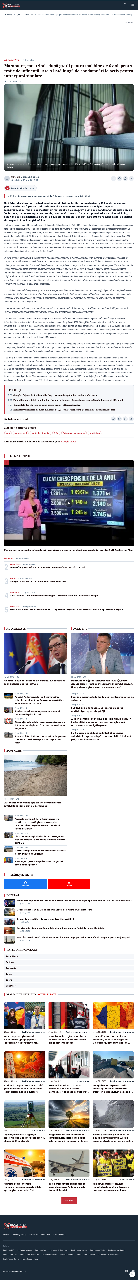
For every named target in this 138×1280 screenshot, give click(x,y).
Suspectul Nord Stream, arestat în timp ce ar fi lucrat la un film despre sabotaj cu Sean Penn (40, 739)
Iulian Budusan (127, 1179)
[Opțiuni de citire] (132, 1274)
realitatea (94, 433)
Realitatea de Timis (97, 1250)
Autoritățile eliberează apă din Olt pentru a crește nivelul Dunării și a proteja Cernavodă (32, 804)
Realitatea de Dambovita (29, 1255)
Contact (6, 1234)
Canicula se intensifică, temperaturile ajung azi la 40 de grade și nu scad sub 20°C (22, 1187)
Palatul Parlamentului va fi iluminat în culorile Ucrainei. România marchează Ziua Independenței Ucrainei (68, 399)
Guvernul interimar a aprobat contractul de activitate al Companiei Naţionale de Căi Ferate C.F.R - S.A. (69, 1090)
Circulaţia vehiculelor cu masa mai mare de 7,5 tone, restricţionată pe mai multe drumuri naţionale (64, 409)
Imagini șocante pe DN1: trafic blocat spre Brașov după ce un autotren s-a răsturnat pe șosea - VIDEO (112, 1090)
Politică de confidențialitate (40, 1234)
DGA (56, 433)
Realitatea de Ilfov (10, 1255)
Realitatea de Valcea (30, 1259)
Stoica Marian (83, 1081)
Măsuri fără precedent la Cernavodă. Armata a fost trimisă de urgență (40, 852)
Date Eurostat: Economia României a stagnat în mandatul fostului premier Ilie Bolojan (54, 595)
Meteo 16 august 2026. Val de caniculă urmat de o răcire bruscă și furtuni (47, 567)
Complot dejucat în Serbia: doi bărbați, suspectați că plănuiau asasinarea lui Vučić (55, 395)
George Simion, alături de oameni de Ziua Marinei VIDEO (38, 581)
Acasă (9, 15)
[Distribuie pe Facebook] (119, 178)
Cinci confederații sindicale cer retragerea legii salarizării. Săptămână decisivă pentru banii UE (40, 839)
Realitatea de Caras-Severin (108, 1255)
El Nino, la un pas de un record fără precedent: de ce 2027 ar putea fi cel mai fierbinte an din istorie (23, 1088)
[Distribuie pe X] (131, 178)
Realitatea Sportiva (25, 1250)
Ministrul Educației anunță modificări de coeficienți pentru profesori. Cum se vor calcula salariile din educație (111, 1188)
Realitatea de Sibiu (67, 1255)
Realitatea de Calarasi (116, 1250)
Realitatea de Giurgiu (11, 1259)
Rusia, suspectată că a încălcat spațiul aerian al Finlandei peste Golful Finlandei (67, 1187)
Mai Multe (69, 1200)
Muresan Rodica (29, 176)
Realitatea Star (40, 1250)
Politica (13, 578)
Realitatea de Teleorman (59, 1250)
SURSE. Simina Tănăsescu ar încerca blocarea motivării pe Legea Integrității (97, 709)
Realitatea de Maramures (33, 1032)
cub (8, 433)
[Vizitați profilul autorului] (7, 178)
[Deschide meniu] (133, 5)
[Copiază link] (113, 178)
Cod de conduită (60, 1234)
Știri (18, 15)
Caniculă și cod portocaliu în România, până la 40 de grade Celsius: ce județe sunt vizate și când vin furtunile (110, 1041)
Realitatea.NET (8, 1250)
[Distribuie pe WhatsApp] (125, 178)
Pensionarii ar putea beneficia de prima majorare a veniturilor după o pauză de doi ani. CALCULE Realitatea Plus (68, 550)
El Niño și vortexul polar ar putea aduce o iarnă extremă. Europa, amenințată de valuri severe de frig (113, 1138)
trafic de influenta (40, 433)
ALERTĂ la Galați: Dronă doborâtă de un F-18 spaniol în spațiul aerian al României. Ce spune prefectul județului (66, 609)
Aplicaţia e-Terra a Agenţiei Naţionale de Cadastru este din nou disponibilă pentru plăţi (24, 1138)
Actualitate (29, 15)
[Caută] (125, 5)
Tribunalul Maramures (74, 433)
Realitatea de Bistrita (79, 1250)
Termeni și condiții (19, 1234)
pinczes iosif (20, 433)
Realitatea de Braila (49, 1255)
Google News (68, 441)
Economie (8, 558)
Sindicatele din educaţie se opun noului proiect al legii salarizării (47, 404)
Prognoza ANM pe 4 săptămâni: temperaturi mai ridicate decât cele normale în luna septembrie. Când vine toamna (67, 1139)
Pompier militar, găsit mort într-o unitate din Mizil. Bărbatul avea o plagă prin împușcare (68, 1039)
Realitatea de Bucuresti (86, 1255)
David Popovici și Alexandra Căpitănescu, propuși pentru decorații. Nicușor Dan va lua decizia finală (20, 1041)
